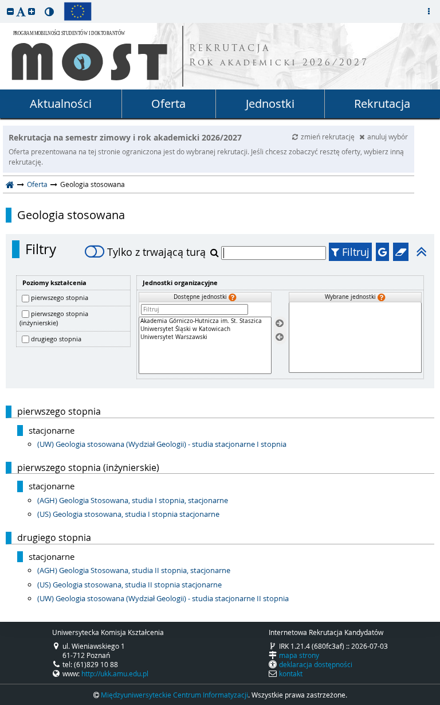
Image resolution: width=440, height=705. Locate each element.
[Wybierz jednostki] (280, 323)
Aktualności (61, 103)
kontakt (290, 673)
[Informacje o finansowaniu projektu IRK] (77, 11)
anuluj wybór (387, 136)
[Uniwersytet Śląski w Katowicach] (205, 329)
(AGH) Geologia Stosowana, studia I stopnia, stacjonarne (132, 500)
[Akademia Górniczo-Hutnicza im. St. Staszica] (205, 321)
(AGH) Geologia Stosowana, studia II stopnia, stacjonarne (133, 570)
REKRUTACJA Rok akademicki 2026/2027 (279, 56)
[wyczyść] (400, 252)
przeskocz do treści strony (3, 3)
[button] (10, 11)
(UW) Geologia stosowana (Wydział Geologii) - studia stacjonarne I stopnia (161, 444)
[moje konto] (428, 11)
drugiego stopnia (56, 338)
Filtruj (354, 252)
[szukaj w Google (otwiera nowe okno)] (382, 252)
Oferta (168, 103)
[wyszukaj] (215, 252)
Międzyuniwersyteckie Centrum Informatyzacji (174, 694)
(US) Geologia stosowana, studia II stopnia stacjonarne (129, 584)
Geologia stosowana (71, 215)
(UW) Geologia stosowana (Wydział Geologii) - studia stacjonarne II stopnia (163, 598)
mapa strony (299, 655)
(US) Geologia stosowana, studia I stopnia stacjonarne (128, 514)
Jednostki (270, 103)
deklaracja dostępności (315, 664)
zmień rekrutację (328, 136)
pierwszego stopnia (59, 297)
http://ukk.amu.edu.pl (114, 673)
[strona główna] (10, 184)
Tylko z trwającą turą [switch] (156, 252)
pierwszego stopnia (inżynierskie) (53, 318)
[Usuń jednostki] (280, 337)
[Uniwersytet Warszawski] (205, 337)
